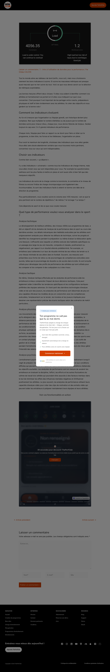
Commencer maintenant (54, 353)
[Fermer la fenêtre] (71, 308)
